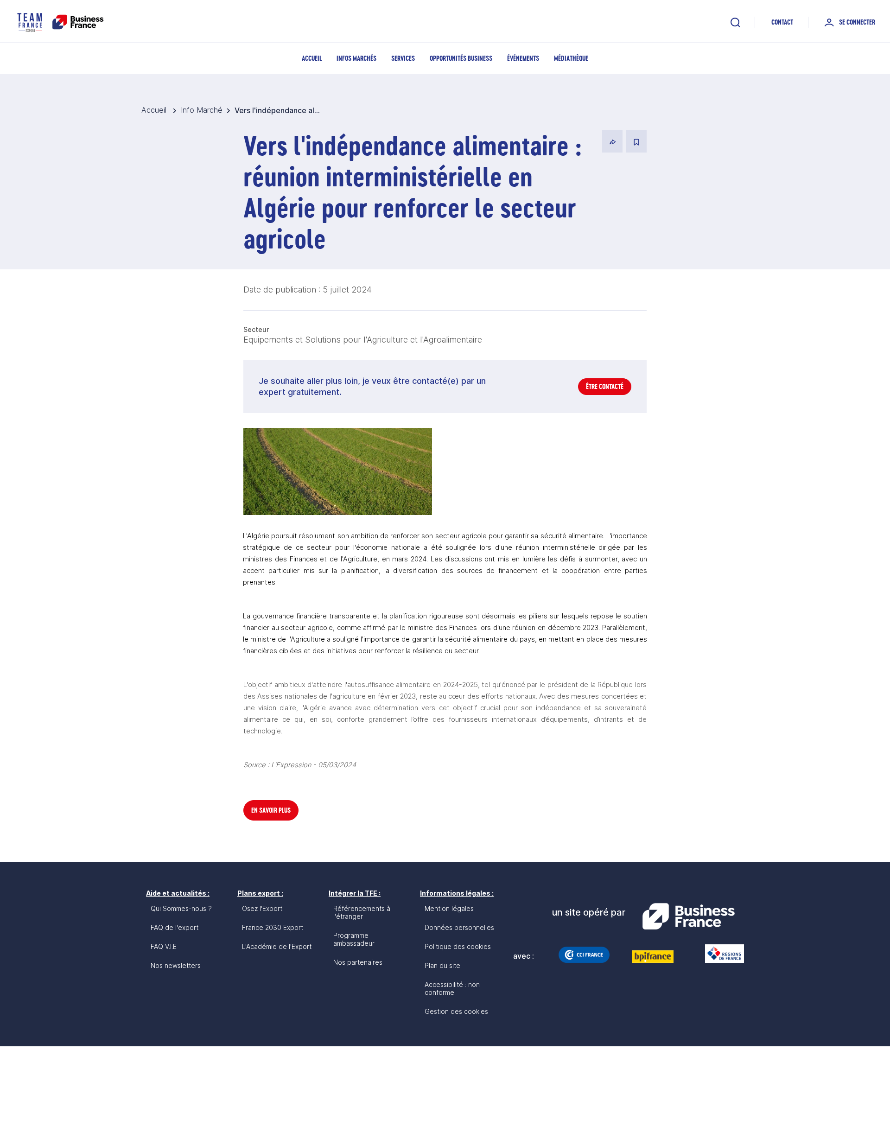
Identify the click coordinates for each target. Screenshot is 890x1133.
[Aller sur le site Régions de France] (720, 953)
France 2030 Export (272, 927)
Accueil (312, 58)
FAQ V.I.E (164, 946)
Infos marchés (356, 58)
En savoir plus (271, 810)
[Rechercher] (735, 22)
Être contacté (604, 386)
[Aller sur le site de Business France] (688, 916)
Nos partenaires (357, 962)
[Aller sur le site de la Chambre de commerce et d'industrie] (584, 954)
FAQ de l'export (174, 927)
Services (403, 58)
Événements (523, 58)
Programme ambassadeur (354, 939)
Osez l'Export (262, 908)
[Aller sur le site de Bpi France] (653, 956)
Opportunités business (461, 58)
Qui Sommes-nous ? (181, 908)
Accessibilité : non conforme (452, 988)
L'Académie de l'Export (277, 946)
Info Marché (201, 110)
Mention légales (449, 908)
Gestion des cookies (456, 1011)
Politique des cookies (458, 946)
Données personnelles (459, 927)
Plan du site (442, 965)
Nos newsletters (176, 965)
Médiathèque (571, 58)
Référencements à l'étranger (361, 912)
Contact (782, 22)
